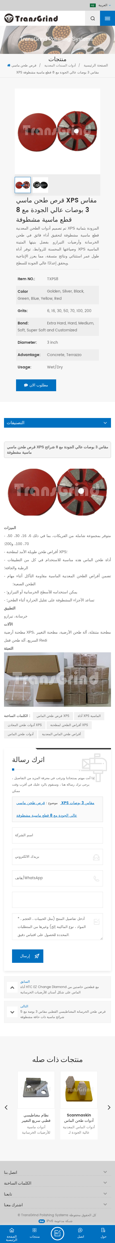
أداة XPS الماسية (89, 716)
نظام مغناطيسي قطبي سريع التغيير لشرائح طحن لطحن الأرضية (36, 1118)
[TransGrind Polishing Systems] (44, 17)
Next (109, 1107)
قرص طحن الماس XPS (53, 716)
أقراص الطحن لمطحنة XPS (69, 725)
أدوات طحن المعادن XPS (25, 725)
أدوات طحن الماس (20, 734)
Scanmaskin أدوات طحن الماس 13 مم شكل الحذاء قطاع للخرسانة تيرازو (79, 1118)
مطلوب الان (38, 385)
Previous (5, 1107)
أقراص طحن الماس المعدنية (61, 734)
